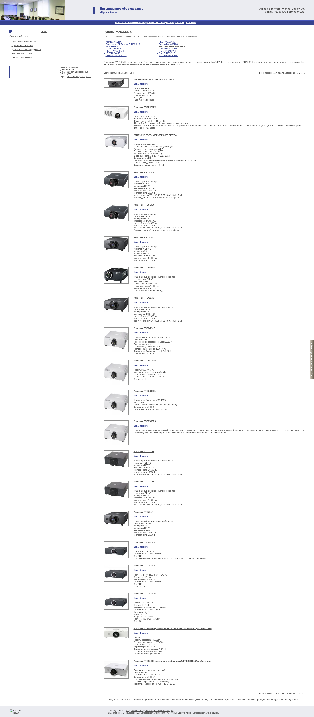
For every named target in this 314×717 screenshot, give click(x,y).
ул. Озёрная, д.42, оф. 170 (79, 76)
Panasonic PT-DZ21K (143, 512)
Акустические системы (22, 53)
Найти (44, 31)
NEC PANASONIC (167, 42)
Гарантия (179, 22)
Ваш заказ (191, 22)
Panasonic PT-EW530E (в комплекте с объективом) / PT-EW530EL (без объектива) (173, 628)
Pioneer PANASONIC (168, 49)
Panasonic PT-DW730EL (145, 328)
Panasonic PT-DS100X (144, 172)
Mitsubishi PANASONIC (116, 55)
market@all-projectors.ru (77, 72)
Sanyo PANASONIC (167, 51)
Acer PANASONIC (114, 42)
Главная (107, 36)
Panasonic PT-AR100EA (145, 107)
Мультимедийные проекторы (25, 42)
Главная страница (124, 22)
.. (304, 73)
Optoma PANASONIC (168, 44)
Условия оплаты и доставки (160, 22)
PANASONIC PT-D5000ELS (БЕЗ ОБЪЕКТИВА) (155, 135)
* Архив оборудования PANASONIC (127, 36)
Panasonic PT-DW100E (144, 268)
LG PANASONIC (113, 53)
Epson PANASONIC (114, 49)
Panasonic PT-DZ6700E (144, 542)
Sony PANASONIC (167, 53)
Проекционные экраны (22, 45)
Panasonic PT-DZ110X (144, 451)
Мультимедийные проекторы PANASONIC (160, 36)
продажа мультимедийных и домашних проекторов (149, 710)
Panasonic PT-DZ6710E (144, 566)
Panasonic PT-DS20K (143, 237)
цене (132, 73)
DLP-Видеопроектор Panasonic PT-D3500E (154, 79)
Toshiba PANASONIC (168, 55)
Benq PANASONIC (114, 46)
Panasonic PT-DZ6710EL (145, 594)
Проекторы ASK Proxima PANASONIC (123, 44)
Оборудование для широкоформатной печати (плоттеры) (150, 713)
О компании (140, 22)
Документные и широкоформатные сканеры (199, 713)
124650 (67, 74)
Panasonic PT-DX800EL (145, 391)
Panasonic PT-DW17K (144, 298)
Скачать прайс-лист (18, 36)
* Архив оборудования (22, 57)
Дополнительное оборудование (26, 49)
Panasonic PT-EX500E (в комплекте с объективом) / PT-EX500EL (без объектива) (172, 661)
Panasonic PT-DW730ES (145, 361)
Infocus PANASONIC (115, 51)
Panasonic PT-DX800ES (145, 421)
